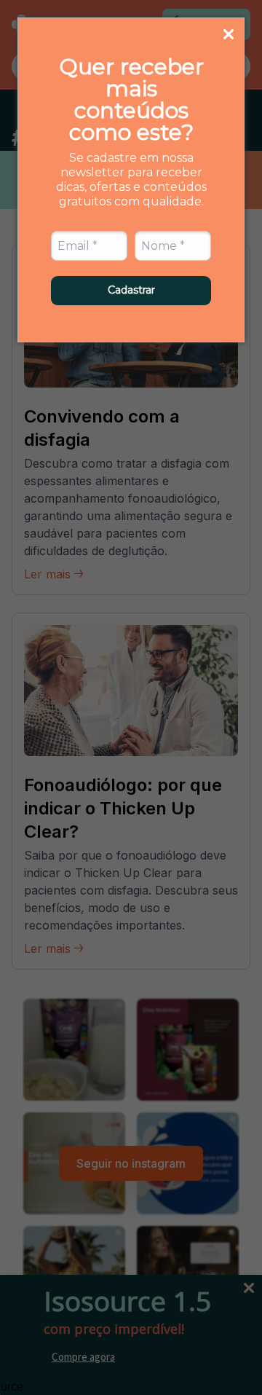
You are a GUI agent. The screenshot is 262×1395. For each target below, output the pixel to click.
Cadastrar (131, 289)
